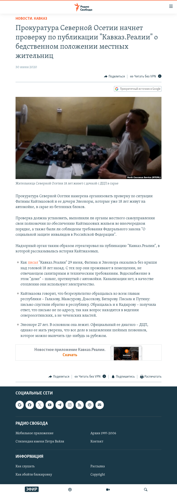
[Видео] (107, 489)
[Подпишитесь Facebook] (29, 405)
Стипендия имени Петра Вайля (40, 441)
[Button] (114, 76)
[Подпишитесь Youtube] (50, 405)
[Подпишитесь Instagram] (69, 405)
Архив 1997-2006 (103, 433)
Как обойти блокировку (34, 475)
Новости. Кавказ (31, 19)
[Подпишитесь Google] (20, 405)
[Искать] (145, 489)
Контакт (96, 441)
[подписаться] (99, 405)
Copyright (97, 475)
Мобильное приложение (35, 433)
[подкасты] (69, 489)
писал (33, 263)
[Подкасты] (89, 405)
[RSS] (80, 405)
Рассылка (97, 466)
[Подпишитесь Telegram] (59, 405)
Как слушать (25, 466)
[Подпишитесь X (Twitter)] (40, 405)
